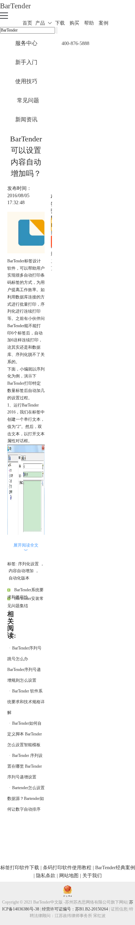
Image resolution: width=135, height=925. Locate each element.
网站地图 (69, 875)
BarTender (15, 6)
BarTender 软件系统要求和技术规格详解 (26, 702)
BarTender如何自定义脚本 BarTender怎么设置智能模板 (24, 734)
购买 (74, 23)
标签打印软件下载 (19, 867)
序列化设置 (28, 563)
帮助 (89, 23)
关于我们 (92, 875)
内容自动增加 (21, 570)
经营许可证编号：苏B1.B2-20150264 (75, 909)
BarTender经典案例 (115, 867)
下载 (60, 23)
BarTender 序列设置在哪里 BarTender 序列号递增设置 (25, 766)
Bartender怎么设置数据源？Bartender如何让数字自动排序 (26, 798)
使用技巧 (26, 81)
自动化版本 (19, 578)
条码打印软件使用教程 (67, 867)
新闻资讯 (26, 119)
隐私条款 (45, 875)
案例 (103, 23)
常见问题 (28, 100)
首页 (27, 23)
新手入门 (26, 62)
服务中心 (26, 43)
